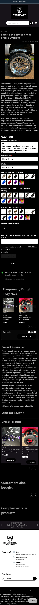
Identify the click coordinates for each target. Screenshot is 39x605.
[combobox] (19, 23)
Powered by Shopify (27, 590)
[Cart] (36, 23)
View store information (14, 279)
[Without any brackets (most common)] (19, 146)
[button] (3, 23)
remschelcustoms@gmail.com (26, 554)
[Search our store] (30, 23)
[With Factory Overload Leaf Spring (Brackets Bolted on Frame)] (19, 148)
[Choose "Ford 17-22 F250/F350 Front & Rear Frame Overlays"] (31, 300)
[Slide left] (30, 326)
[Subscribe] (35, 578)
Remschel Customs (16, 590)
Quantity (4, 252)
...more (35, 130)
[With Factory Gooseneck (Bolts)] (19, 151)
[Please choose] (19, 144)
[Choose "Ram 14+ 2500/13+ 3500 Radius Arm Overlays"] (12, 300)
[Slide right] (34, 326)
